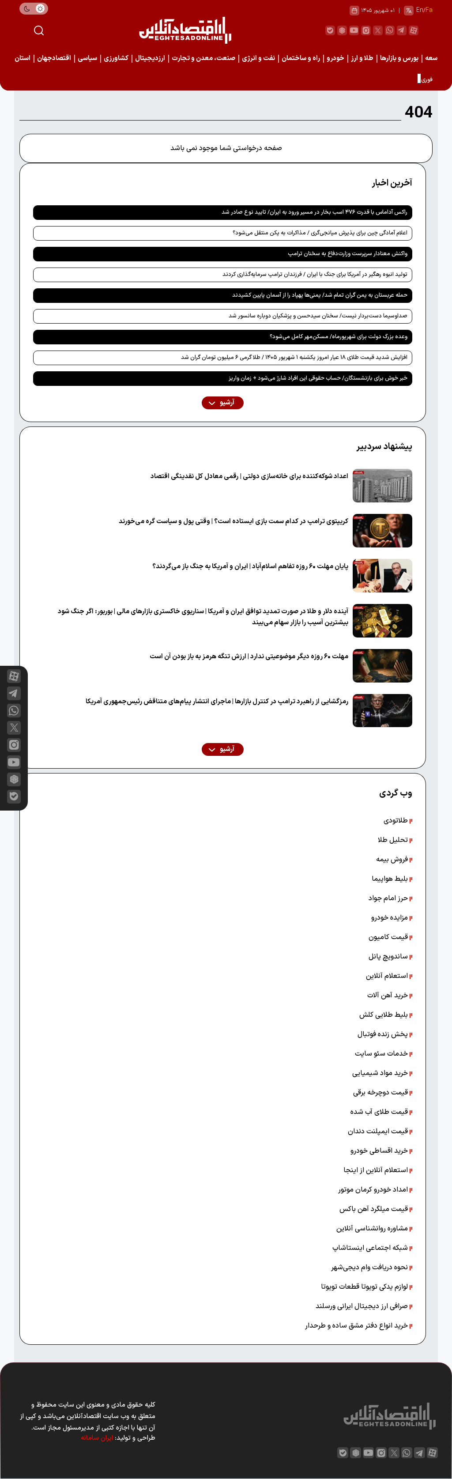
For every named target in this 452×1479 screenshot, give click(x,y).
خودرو (335, 58)
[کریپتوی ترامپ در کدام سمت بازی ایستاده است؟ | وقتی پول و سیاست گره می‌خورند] (382, 530)
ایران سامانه (97, 1438)
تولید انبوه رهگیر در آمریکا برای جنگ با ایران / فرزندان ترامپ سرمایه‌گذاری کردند (314, 274)
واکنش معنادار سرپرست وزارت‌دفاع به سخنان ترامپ (347, 253)
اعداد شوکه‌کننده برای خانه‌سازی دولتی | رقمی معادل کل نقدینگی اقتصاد (249, 477)
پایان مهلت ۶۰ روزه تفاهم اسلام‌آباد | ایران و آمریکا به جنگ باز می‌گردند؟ (250, 567)
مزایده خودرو (390, 918)
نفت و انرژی (258, 58)
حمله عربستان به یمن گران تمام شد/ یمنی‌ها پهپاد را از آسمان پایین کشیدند (319, 295)
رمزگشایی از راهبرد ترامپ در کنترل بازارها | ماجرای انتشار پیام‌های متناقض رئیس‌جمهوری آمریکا (217, 702)
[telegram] (402, 30)
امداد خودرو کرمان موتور (374, 1190)
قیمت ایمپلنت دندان (379, 1131)
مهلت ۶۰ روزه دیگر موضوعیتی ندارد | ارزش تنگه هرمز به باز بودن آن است (249, 657)
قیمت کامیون (389, 937)
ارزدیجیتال (150, 58)
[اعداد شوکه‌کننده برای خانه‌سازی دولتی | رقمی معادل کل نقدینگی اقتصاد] (382, 485)
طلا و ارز (362, 58)
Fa (429, 10)
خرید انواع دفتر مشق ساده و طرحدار (357, 1326)
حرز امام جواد (389, 898)
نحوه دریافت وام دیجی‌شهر (370, 1267)
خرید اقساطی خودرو (380, 1151)
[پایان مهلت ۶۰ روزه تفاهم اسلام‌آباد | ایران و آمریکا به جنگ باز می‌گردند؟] (382, 575)
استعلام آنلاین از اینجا (376, 1170)
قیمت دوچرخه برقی (381, 1092)
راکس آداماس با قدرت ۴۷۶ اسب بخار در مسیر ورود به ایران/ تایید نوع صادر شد (314, 212)
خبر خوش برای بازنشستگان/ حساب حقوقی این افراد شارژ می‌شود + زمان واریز (318, 378)
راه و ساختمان (301, 58)
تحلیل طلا (394, 840)
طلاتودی (397, 820)
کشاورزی (116, 58)
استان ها (18, 58)
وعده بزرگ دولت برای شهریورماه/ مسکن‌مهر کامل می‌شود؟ (338, 336)
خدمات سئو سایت (382, 1054)
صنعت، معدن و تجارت (203, 58)
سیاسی (87, 58)
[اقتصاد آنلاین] (185, 30)
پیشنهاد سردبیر (384, 446)
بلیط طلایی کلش (384, 1015)
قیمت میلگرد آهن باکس (374, 1209)
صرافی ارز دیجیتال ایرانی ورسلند (363, 1306)
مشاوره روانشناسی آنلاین (373, 1228)
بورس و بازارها (399, 58)
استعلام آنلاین (388, 976)
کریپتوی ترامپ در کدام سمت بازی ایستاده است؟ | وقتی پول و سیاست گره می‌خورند (233, 522)
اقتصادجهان (54, 58)
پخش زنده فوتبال (384, 1034)
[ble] (330, 30)
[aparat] (413, 30)
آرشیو (226, 403)
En (419, 10)
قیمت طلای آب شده (380, 1112)
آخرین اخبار (392, 183)
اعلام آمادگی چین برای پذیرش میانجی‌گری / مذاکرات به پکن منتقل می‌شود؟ (320, 233)
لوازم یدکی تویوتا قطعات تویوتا (365, 1287)
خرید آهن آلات (388, 995)
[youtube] (354, 30)
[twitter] (378, 30)
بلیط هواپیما (391, 879)
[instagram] (366, 30)
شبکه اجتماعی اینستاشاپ (371, 1248)
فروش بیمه (393, 859)
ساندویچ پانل (389, 956)
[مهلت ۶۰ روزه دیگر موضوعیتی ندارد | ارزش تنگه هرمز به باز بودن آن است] (382, 666)
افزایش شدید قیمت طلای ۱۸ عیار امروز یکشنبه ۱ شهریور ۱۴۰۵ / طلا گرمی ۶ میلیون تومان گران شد (294, 357)
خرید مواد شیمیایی (381, 1073)
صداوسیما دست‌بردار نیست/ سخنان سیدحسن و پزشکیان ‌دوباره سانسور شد (318, 316)
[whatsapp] (390, 30)
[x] (14, 728)
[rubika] (342, 30)
